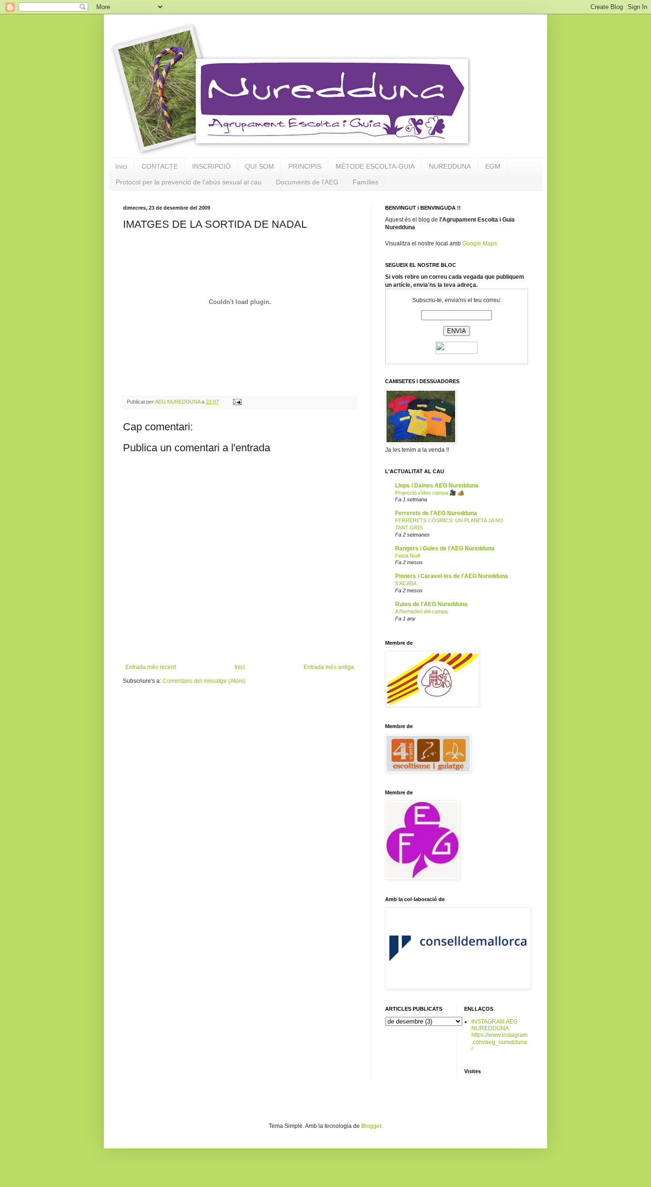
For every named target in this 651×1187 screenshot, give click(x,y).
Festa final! (407, 555)
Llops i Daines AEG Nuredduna (436, 485)
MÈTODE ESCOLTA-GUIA (375, 166)
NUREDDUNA (450, 166)
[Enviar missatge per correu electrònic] (237, 402)
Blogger (371, 1126)
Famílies (365, 182)
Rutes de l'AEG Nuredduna (431, 604)
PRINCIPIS (304, 166)
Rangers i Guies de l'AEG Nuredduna (445, 548)
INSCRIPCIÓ (211, 166)
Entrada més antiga (329, 667)
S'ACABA (406, 583)
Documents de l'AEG (307, 182)
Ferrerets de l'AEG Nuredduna (436, 513)
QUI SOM (259, 166)
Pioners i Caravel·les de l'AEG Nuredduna (451, 576)
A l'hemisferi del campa (421, 611)
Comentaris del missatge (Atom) (204, 681)
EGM (492, 166)
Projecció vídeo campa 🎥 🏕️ (429, 493)
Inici (121, 166)
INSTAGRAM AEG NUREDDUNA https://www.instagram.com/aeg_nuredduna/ (499, 1035)
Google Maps (479, 243)
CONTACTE (160, 166)
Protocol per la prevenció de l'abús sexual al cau (189, 182)
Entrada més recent (150, 667)
